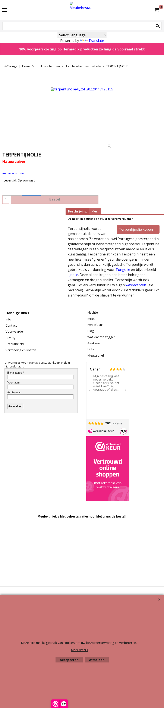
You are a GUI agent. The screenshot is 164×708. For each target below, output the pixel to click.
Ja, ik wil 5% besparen (82, 331)
